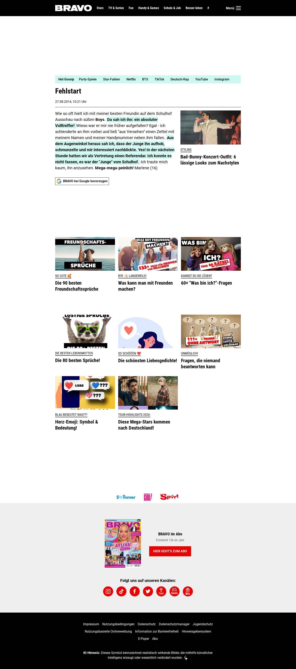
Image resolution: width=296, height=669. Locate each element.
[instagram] (108, 591)
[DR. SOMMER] (126, 497)
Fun (131, 8)
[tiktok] (121, 591)
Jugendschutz (203, 624)
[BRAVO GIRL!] (148, 497)
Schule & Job (172, 8)
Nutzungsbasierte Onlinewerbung (108, 631)
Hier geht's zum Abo (170, 551)
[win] (188, 591)
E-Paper (143, 639)
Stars (100, 8)
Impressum (91, 624)
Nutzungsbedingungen (118, 624)
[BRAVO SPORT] (170, 497)
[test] (161, 591)
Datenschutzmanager (174, 624)
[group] (145, 79)
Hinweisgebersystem (196, 631)
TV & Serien (116, 8)
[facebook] (135, 591)
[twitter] (148, 591)
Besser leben (194, 8)
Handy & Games (148, 8)
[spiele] (175, 591)
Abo (155, 639)
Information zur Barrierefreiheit (157, 631)
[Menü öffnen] (238, 8)
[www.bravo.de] (73, 8)
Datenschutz (147, 624)
